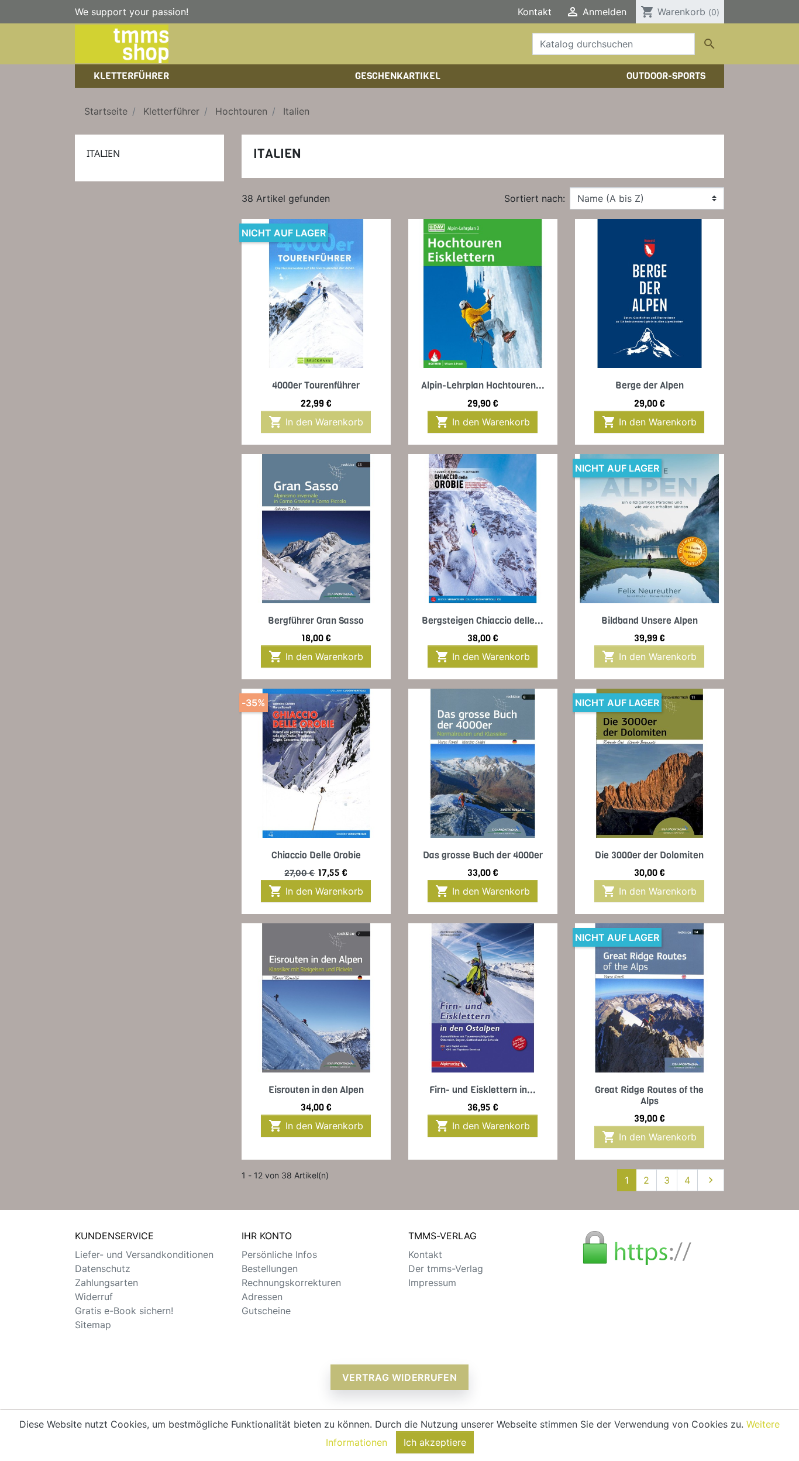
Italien (103, 153)
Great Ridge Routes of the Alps (649, 1095)
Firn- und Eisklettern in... (482, 1090)
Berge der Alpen (649, 385)
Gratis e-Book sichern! (124, 1310)
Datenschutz (102, 1268)
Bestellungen (270, 1268)
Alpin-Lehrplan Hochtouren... (483, 385)
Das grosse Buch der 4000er (483, 855)
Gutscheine (266, 1310)
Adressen (262, 1296)
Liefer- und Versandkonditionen (144, 1254)
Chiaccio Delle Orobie (316, 855)
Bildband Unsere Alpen (649, 620)
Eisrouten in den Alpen (316, 1090)
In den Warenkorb (315, 422)
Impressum (432, 1282)
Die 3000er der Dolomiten (649, 855)
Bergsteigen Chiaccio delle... (482, 620)
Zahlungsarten (106, 1282)
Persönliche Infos (279, 1254)
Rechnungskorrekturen (291, 1282)
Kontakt (535, 12)
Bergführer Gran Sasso (316, 620)
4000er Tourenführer (316, 385)
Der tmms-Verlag (445, 1268)
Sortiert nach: (534, 198)
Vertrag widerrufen (399, 1377)
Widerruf (94, 1296)
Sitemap (93, 1325)
